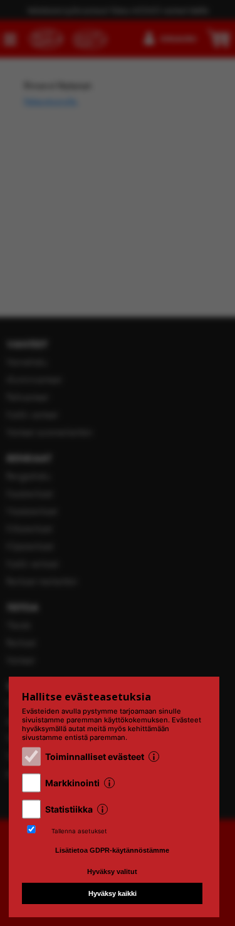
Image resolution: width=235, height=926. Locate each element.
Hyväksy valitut (112, 871)
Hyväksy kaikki (112, 893)
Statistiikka (69, 809)
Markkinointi (72, 783)
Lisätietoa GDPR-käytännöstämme (112, 850)
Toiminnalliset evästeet (94, 756)
